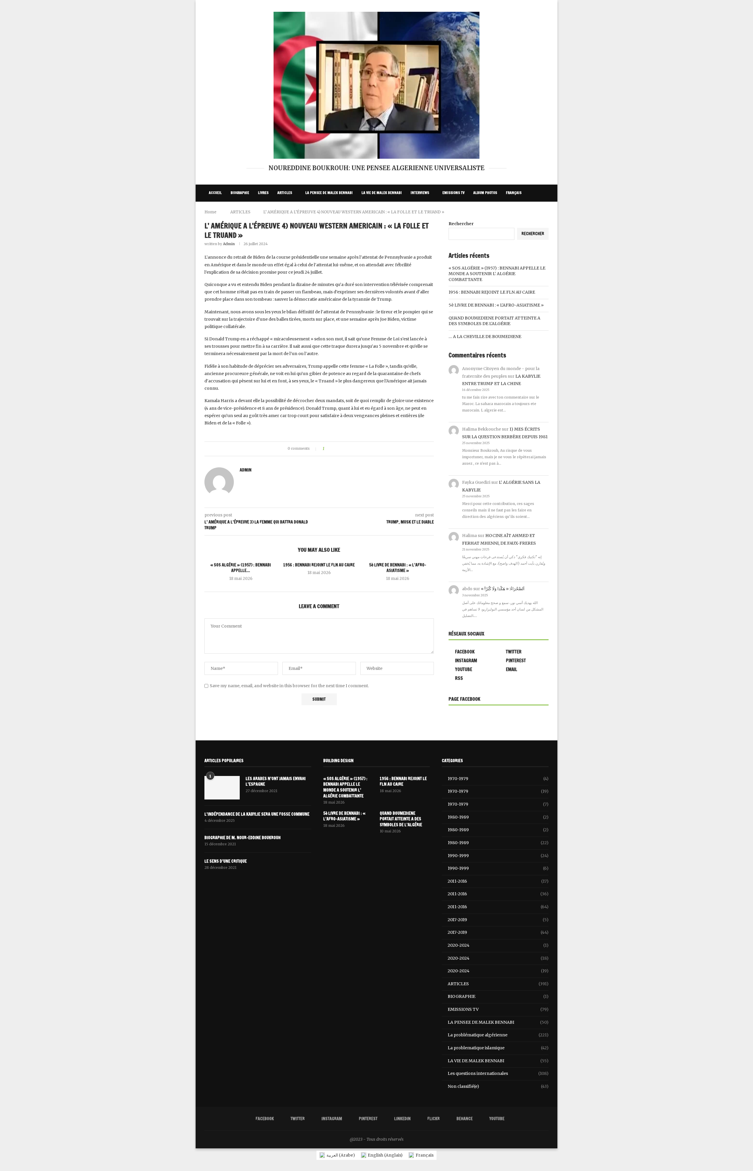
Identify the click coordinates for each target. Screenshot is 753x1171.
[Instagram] (510, 210)
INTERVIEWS (420, 192)
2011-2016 (498, 881)
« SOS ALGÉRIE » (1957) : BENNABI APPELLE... (240, 568)
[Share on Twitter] (339, 448)
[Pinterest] (517, 210)
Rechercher (461, 223)
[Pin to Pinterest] (345, 448)
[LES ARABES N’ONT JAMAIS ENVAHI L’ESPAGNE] (222, 787)
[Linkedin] (523, 210)
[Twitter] (504, 210)
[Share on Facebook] (334, 448)
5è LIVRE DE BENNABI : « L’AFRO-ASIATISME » (397, 568)
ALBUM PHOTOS (485, 192)
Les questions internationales (498, 1073)
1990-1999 (498, 855)
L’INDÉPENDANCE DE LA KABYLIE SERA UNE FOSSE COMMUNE (256, 814)
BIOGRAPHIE (240, 192)
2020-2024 (498, 945)
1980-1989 (498, 817)
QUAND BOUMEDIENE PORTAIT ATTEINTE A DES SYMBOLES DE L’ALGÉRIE (494, 321)
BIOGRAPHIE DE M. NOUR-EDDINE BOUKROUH (242, 838)
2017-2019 (498, 919)
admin (229, 244)
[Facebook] (497, 210)
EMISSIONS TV (453, 192)
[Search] (546, 193)
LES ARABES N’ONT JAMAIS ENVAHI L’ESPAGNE (276, 781)
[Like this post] (327, 448)
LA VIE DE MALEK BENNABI (381, 192)
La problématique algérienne (498, 1035)
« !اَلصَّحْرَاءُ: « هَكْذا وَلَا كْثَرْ (502, 588)
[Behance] (536, 210)
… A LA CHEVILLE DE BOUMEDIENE (485, 336)
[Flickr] (530, 210)
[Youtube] (543, 210)
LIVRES (263, 192)
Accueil (215, 192)
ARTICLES (284, 192)
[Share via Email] (350, 448)
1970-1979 (498, 778)
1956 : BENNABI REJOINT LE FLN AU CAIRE (319, 565)
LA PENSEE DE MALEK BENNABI (329, 192)
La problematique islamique (498, 1047)
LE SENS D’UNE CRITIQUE (225, 861)
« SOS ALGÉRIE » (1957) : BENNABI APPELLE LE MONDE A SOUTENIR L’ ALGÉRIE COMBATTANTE (497, 273)
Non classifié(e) (498, 1086)
